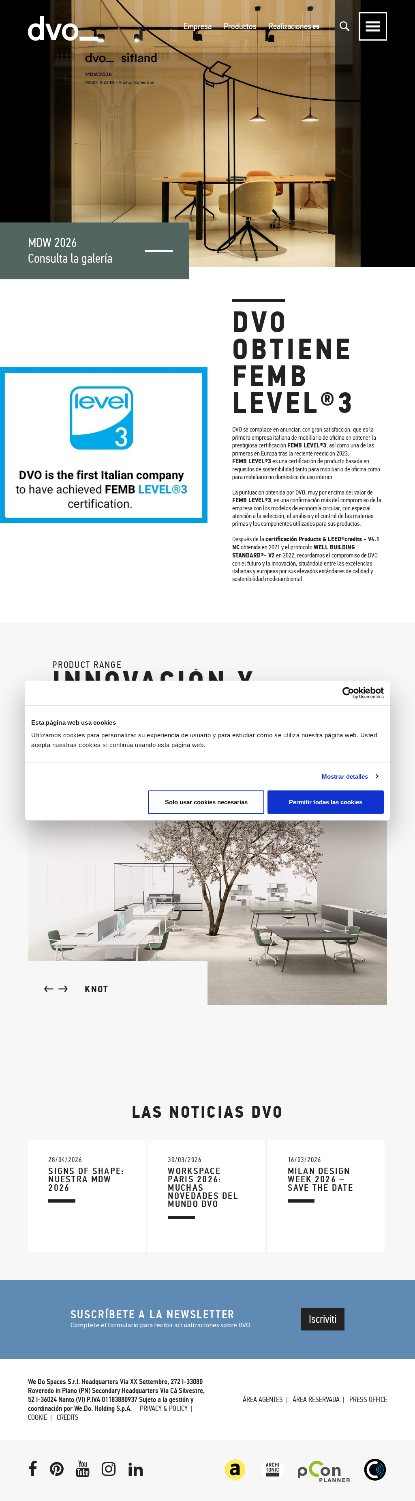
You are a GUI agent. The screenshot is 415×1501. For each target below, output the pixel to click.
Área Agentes (263, 1399)
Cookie (37, 1417)
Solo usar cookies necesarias (206, 802)
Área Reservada (316, 1399)
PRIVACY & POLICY (164, 1408)
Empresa (198, 26)
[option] (207, 133)
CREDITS (68, 1417)
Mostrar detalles (345, 776)
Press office (368, 1399)
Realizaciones (290, 26)
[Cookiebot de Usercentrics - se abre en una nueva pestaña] (348, 693)
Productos (240, 26)
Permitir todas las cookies (325, 802)
